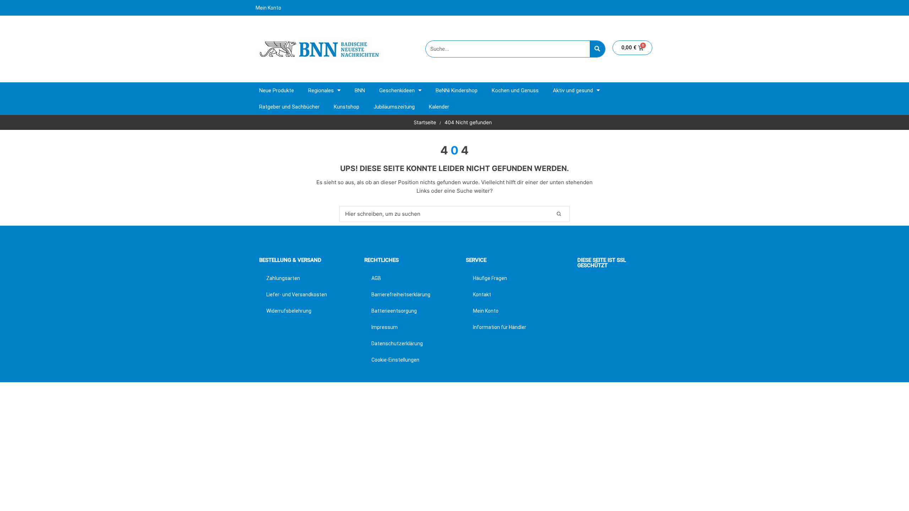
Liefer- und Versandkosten (296, 294)
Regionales (321, 90)
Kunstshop (346, 107)
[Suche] (597, 49)
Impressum (384, 327)
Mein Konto (268, 8)
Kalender (439, 107)
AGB (376, 278)
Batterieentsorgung (394, 311)
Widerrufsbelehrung (288, 311)
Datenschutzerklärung (397, 343)
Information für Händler (499, 327)
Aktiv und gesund (573, 90)
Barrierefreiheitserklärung (400, 294)
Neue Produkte (276, 90)
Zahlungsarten (283, 278)
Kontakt (482, 294)
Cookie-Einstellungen (395, 360)
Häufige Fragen (490, 278)
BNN (360, 90)
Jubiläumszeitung (394, 107)
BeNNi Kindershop (457, 90)
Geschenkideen (397, 90)
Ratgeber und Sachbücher (289, 107)
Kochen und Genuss (515, 90)
